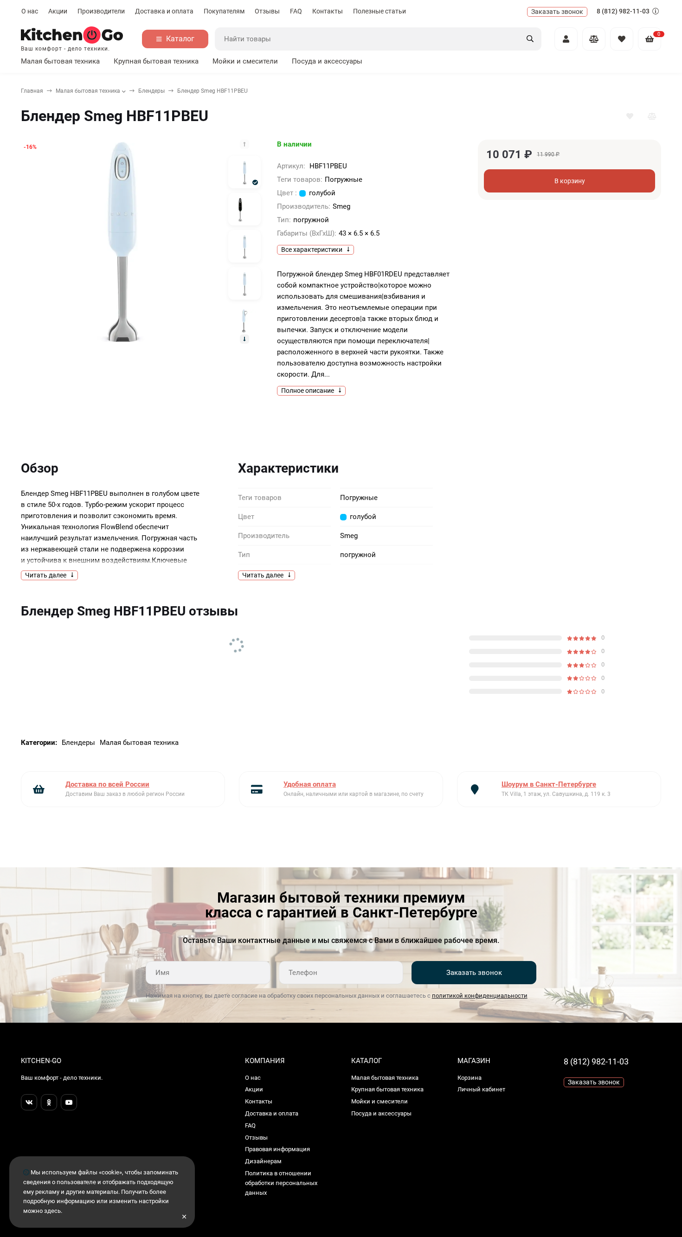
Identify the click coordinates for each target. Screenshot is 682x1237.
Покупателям (224, 11)
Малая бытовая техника (60, 61)
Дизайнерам (263, 1161)
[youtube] (69, 1102)
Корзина (469, 1077)
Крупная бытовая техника (156, 61)
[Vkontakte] (29, 1102)
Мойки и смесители (245, 61)
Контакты (327, 11)
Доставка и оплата (164, 11)
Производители (101, 11)
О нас (29, 11)
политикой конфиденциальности (480, 995)
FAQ (296, 11)
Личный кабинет (481, 1089)
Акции (57, 11)
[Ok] (49, 1102)
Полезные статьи (379, 11)
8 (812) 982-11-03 (624, 11)
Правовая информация (277, 1149)
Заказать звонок (474, 972)
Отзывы (267, 11)
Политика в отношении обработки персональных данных (281, 1183)
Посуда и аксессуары (327, 61)
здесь (52, 1210)
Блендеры (151, 91)
